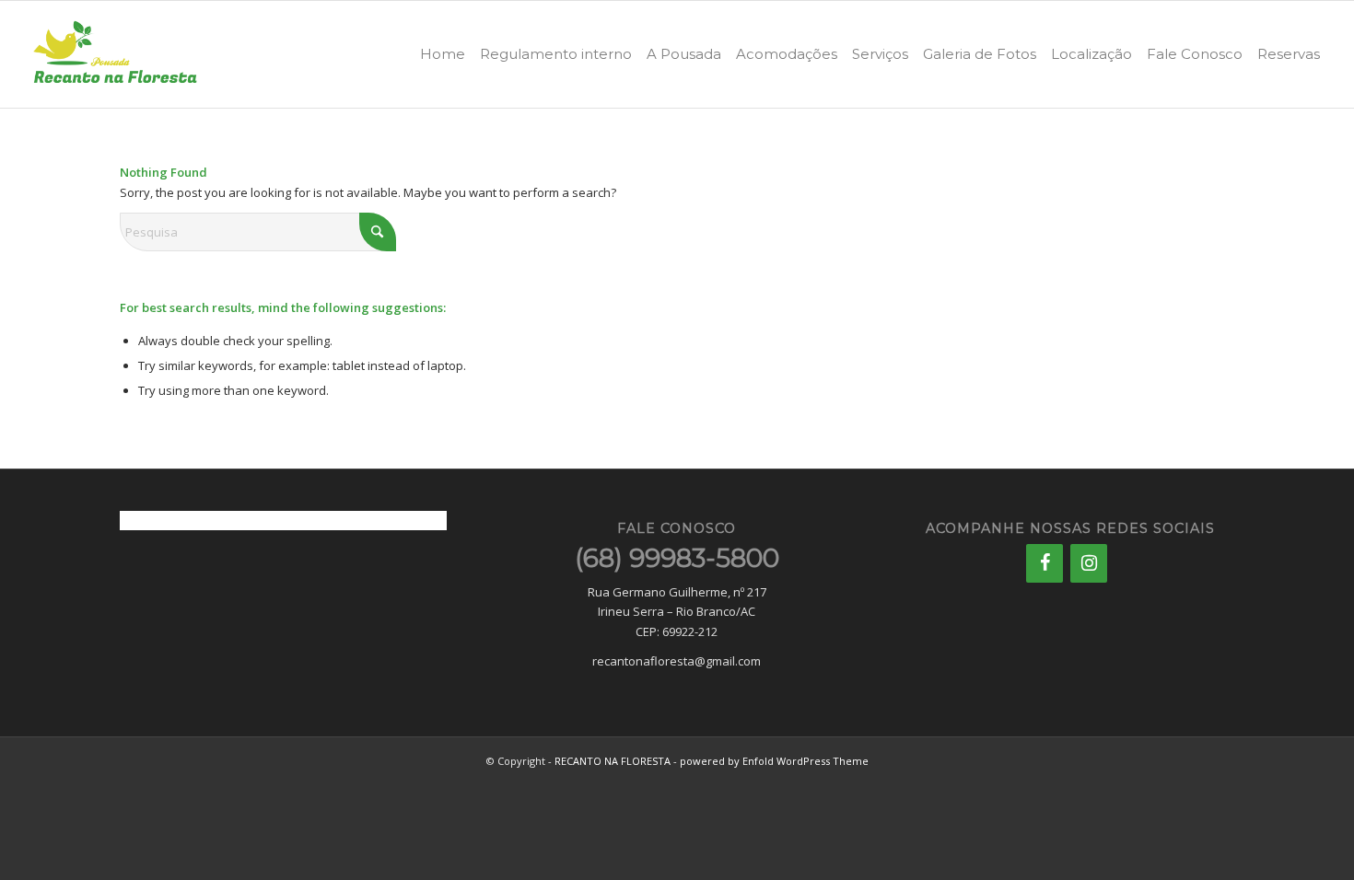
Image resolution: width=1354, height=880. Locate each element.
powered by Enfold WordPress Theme (774, 761)
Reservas (1288, 54)
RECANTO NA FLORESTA (612, 761)
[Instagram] (1088, 563)
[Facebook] (1044, 563)
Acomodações (786, 54)
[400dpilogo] (115, 54)
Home (442, 54)
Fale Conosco (1195, 54)
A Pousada (684, 54)
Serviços (880, 54)
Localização (1091, 54)
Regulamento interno (556, 54)
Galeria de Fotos (979, 54)
